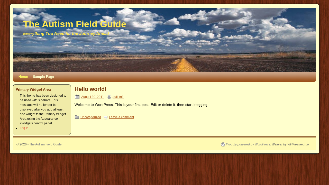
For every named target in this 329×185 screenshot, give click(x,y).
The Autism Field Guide (74, 24)
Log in (24, 128)
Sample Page (43, 77)
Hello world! (90, 89)
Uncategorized (90, 117)
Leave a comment (121, 117)
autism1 (118, 97)
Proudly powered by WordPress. (248, 144)
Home (23, 77)
